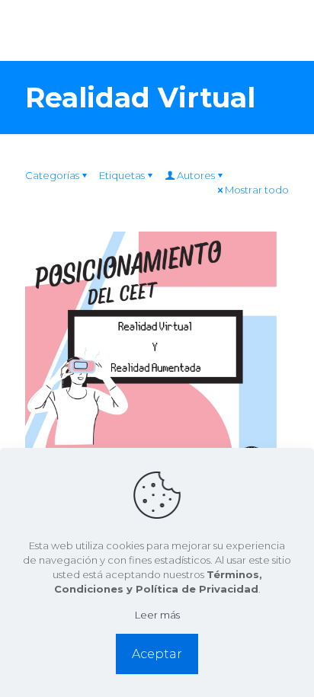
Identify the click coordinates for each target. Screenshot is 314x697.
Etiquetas (122, 175)
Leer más (157, 615)
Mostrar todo (257, 190)
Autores (196, 175)
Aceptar (157, 654)
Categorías (52, 175)
